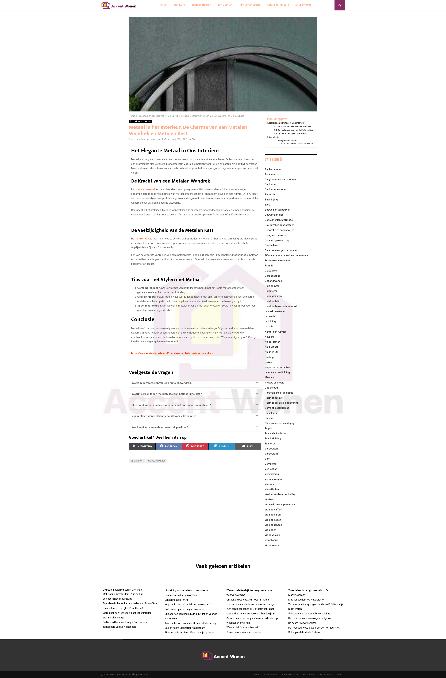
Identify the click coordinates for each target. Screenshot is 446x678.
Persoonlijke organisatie (279, 392)
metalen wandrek (146, 189)
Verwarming (272, 474)
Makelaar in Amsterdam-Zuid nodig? (123, 594)
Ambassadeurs (201, 5)
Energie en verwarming (278, 260)
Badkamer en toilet (275, 189)
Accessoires (272, 174)
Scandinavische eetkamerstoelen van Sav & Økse (130, 603)
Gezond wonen (273, 281)
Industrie (270, 316)
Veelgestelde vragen (287, 140)
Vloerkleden (272, 489)
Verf (267, 458)
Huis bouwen (272, 286)
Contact (179, 5)
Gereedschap (272, 275)
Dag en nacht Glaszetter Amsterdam (185, 627)
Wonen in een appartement (280, 504)
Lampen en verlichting (277, 372)
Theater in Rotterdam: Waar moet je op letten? (190, 632)
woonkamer (271, 540)
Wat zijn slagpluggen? (115, 617)
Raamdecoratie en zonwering (282, 402)
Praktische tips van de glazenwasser (185, 609)
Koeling (269, 357)
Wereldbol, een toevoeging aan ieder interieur (127, 612)
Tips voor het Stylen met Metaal (292, 133)
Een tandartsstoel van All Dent (181, 595)
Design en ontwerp (275, 235)
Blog (267, 204)
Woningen (270, 530)
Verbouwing (272, 453)
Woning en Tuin (273, 509)
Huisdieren (271, 291)
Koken (268, 362)
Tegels (268, 428)
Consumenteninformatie (279, 220)
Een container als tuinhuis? (117, 598)
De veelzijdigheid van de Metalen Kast (295, 130)
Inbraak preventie (274, 311)
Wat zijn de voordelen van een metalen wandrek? (195, 383)
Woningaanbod (273, 525)
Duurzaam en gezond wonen (281, 250)
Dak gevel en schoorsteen (279, 225)
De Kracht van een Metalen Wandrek (294, 126)
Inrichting (270, 321)
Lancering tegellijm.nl (176, 599)
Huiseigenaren (273, 296)
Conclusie (274, 137)
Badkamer (271, 184)
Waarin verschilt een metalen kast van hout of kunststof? (195, 394)
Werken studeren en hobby (280, 494)
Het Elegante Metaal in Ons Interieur (286, 123)
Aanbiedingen (273, 169)
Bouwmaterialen (274, 214)
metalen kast (142, 238)
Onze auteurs (307, 674)
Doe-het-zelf (272, 245)
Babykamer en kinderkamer (280, 179)
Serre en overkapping (277, 407)
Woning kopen (273, 519)
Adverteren (303, 5)
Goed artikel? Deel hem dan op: (299, 144)
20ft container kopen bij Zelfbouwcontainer (250, 608)
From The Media (250, 5)
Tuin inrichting (273, 438)
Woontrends (272, 545)
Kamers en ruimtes (276, 331)
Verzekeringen (273, 479)
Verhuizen (270, 464)
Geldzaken (271, 270)
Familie (269, 265)
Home (163, 5)
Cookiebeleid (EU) (278, 5)
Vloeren (269, 484)
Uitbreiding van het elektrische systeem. (186, 590)
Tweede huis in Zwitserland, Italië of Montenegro (191, 623)
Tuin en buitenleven (275, 433)
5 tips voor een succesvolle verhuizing (309, 613)
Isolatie (269, 326)
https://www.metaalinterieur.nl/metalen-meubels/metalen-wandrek (172, 353)
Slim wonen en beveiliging (280, 423)
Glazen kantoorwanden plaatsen (244, 632)
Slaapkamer (272, 413)
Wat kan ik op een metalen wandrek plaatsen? (195, 427)
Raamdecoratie (274, 397)
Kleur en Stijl (272, 352)
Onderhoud (271, 387)
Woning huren (273, 514)
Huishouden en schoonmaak (281, 306)
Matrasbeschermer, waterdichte (306, 599)
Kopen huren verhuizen (278, 367)
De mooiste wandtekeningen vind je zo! (309, 618)
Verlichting (271, 469)
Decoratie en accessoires (140, 121)
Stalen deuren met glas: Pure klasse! (123, 608)
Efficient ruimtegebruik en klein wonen (286, 255)
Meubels (270, 377)
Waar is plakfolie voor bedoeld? (243, 627)
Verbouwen (271, 448)
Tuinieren (270, 443)
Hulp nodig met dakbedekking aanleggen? (187, 604)
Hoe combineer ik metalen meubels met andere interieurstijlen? (195, 405)
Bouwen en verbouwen (277, 209)
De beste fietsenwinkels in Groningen (123, 589)
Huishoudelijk (273, 301)
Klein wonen (225, 5)
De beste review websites (302, 623)
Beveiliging (271, 199)
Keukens (270, 336)
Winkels (269, 499)
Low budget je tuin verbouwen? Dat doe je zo (250, 613)
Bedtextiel (270, 194)
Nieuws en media (274, 382)
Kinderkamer (272, 341)
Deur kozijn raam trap (277, 240)
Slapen (269, 418)
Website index (324, 674)
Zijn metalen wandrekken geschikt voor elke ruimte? (195, 416)
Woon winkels (272, 535)
